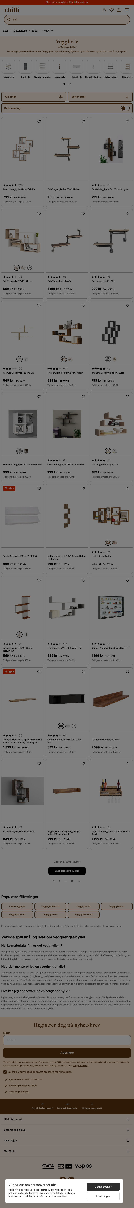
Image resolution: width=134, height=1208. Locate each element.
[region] (64, 1191)
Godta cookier (103, 1186)
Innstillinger (103, 1196)
